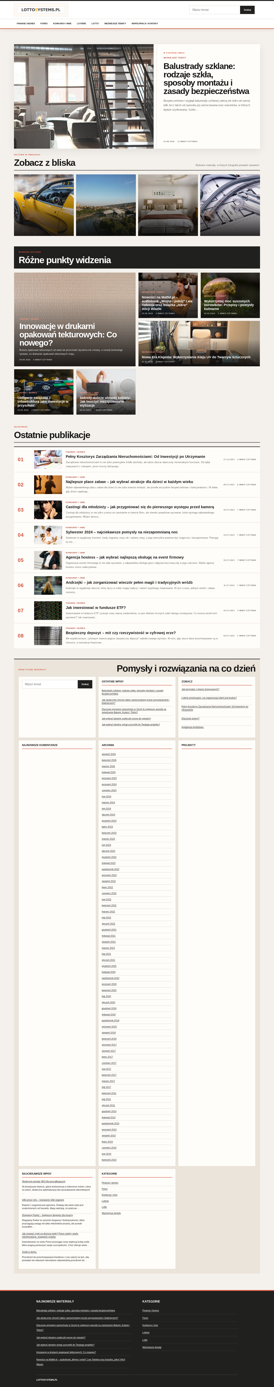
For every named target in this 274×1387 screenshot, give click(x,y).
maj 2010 (106, 1154)
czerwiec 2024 (109, 790)
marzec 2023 (108, 839)
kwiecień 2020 (109, 990)
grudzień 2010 (109, 1111)
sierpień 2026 (109, 754)
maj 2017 (106, 1069)
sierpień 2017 (109, 1051)
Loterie (81, 23)
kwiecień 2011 (109, 1093)
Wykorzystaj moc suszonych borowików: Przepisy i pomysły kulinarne (229, 305)
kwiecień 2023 (109, 833)
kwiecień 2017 (109, 1075)
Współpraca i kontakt (145, 23)
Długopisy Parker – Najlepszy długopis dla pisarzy (47, 1215)
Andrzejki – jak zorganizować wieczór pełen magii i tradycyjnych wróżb (129, 582)
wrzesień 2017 (109, 1044)
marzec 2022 (108, 911)
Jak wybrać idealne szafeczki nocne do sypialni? (126, 718)
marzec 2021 (108, 948)
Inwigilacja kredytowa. (193, 727)
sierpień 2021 (109, 942)
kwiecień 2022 (109, 905)
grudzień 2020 (109, 966)
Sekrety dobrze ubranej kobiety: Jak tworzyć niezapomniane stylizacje (105, 402)
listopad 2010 (109, 1117)
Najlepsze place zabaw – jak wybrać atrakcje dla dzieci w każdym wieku (129, 482)
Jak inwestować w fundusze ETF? (96, 608)
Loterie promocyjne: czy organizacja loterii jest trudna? (209, 698)
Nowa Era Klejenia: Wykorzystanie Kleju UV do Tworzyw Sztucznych (196, 357)
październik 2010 (110, 1123)
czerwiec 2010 (109, 1147)
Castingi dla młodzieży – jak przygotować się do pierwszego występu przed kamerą (140, 507)
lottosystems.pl (47, 1380)
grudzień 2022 (109, 857)
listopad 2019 (109, 1014)
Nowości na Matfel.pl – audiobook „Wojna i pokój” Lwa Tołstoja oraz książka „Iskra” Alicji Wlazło (167, 303)
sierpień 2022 (109, 881)
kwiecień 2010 (109, 1160)
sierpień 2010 (109, 1135)
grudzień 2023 (109, 820)
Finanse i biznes (26, 23)
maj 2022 (106, 899)
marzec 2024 (108, 802)
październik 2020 (110, 978)
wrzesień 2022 (109, 875)
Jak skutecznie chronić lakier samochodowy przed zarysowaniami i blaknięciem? (77, 1318)
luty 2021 (106, 954)
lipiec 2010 (107, 1141)
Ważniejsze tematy (115, 23)
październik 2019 (110, 1020)
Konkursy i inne (62, 23)
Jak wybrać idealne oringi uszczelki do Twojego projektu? (131, 724)
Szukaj (247, 10)
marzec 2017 (108, 1081)
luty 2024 (106, 808)
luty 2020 (106, 996)
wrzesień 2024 (109, 784)
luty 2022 (106, 917)
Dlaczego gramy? (190, 718)
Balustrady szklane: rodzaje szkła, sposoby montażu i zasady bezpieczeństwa (206, 78)
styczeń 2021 (108, 960)
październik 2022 (110, 869)
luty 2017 (106, 1087)
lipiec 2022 (107, 887)
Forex (44, 23)
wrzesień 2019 (109, 1026)
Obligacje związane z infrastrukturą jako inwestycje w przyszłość (43, 402)
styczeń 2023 (108, 851)
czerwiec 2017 (109, 1063)
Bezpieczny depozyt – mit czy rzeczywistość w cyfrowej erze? (121, 633)
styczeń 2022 (108, 923)
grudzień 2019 (109, 1008)
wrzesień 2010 (109, 1129)
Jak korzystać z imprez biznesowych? (200, 689)
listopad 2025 (109, 772)
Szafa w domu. (29, 1252)
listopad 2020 (109, 972)
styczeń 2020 (108, 1002)
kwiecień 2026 (109, 760)
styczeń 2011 (108, 1105)
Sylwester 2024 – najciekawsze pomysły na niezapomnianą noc (122, 532)
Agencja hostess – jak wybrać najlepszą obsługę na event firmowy (125, 557)
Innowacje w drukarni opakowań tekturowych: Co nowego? (68, 334)
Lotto (95, 23)
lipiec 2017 (107, 1057)
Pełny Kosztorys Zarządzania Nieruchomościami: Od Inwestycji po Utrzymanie (135, 457)
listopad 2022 (109, 863)
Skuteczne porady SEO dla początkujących (43, 1181)
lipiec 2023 (107, 826)
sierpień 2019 (109, 1032)
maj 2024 (106, 796)
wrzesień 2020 (109, 984)
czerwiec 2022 (109, 893)
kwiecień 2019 (109, 1038)
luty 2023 (106, 845)
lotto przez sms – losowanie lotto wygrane (43, 1200)
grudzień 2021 (109, 929)
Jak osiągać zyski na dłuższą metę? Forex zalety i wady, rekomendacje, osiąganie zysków (50, 1235)
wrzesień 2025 (109, 778)
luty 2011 (106, 1099)
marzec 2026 (108, 766)
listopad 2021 (109, 936)
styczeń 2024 (108, 814)
